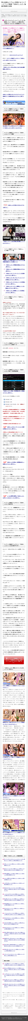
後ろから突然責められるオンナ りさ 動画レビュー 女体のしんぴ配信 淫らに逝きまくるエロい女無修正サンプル (14, 969)
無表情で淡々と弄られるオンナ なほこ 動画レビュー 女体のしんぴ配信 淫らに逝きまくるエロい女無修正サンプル (14, 940)
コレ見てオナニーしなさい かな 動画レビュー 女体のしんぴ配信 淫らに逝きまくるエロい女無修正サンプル (14, 975)
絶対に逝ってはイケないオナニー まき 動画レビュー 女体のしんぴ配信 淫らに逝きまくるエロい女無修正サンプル (14, 985)
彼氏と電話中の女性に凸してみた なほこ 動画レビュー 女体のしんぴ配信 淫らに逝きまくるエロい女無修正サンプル (14, 934)
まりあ (4, 994)
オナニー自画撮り (7, 992)
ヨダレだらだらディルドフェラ (12, 994)
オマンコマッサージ (14, 992)
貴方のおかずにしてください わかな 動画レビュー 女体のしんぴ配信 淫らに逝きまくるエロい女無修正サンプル (14, 889)
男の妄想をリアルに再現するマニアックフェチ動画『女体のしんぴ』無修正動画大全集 (13, 4)
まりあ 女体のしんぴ (21, 999)
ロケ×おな (20, 994)
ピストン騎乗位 (22, 992)
